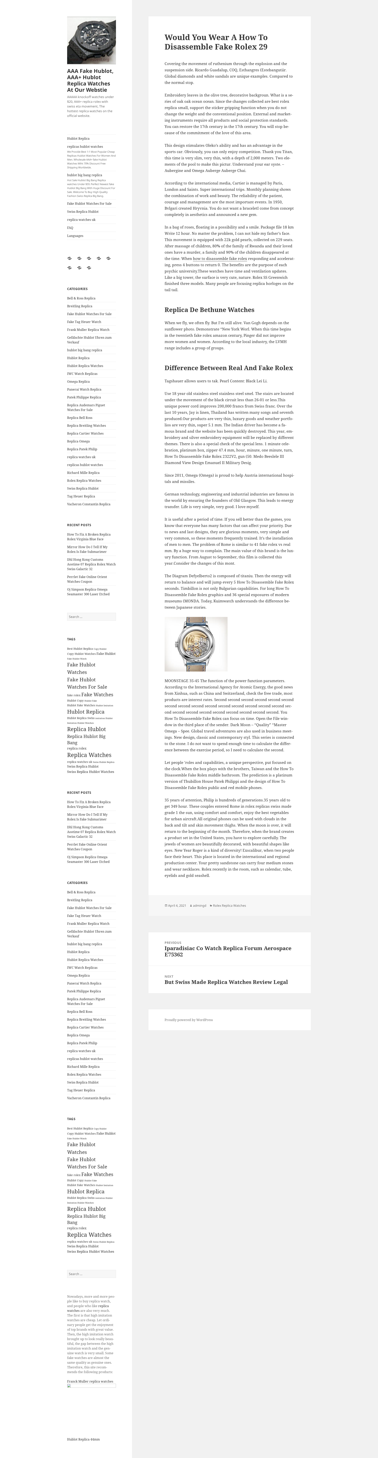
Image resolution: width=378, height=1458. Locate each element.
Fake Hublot (106, 653)
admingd (199, 905)
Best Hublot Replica (80, 649)
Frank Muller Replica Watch (88, 330)
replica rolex (76, 748)
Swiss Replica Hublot (83, 211)
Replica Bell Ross (79, 418)
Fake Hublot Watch (77, 658)
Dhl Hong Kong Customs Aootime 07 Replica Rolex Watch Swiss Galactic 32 (91, 564)
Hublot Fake (90, 700)
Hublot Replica (78, 138)
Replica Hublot (86, 729)
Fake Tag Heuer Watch (84, 322)
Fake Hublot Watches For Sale (89, 203)
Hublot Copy (75, 700)
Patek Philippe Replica (84, 397)
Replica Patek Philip (82, 449)
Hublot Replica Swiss (80, 718)
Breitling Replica (79, 306)
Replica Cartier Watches (85, 433)
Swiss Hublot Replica (103, 762)
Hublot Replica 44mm (83, 1439)
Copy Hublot (100, 649)
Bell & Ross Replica (81, 298)
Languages (75, 236)
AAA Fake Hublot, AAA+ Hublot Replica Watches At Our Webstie (90, 80)
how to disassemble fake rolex (220, 258)
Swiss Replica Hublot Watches (90, 771)
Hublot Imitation (104, 705)
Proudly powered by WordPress (189, 1020)
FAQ (70, 228)
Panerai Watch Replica (84, 389)
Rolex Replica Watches (84, 480)
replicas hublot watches (91, 156)
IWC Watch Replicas (82, 374)
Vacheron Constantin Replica (88, 504)
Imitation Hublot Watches (80, 723)
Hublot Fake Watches (81, 705)
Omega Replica (78, 381)
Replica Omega (78, 441)
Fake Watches (97, 694)
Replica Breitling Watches (86, 425)
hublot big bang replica (91, 185)
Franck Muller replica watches (90, 1381)
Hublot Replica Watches (85, 366)
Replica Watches (89, 755)
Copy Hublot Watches (81, 654)
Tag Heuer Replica (81, 496)
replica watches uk (81, 219)
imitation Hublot (104, 718)
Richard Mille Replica (83, 473)
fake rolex (74, 695)
